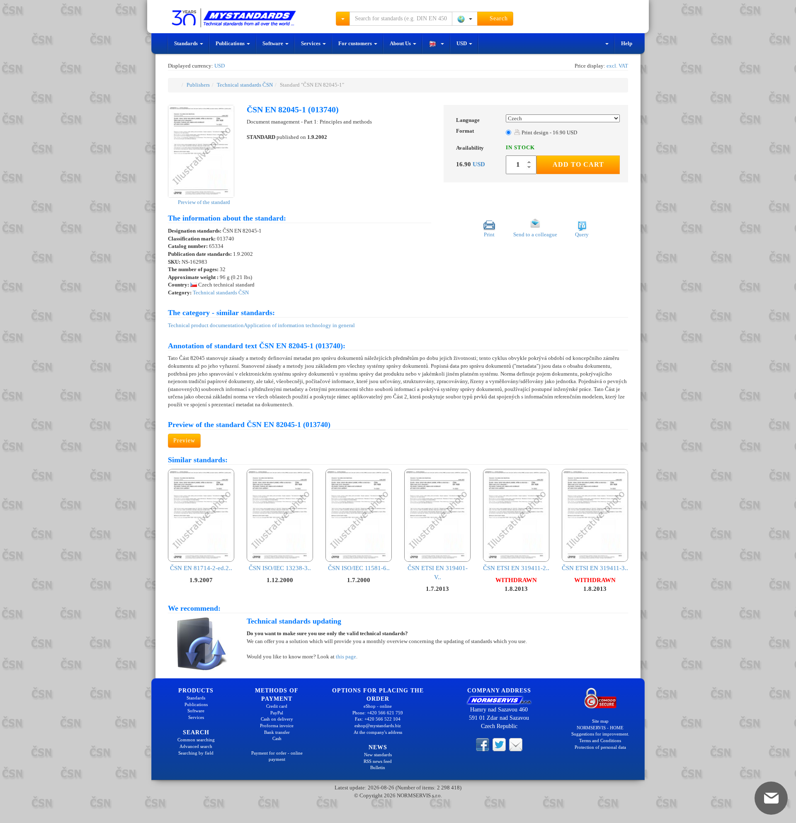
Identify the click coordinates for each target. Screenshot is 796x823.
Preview (184, 440)
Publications (231, 43)
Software (273, 43)
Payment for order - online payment (277, 756)
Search (498, 18)
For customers (355, 43)
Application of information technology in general (299, 325)
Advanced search (196, 746)
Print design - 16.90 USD (548, 132)
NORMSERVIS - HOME (600, 727)
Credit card (276, 706)
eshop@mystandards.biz (377, 725)
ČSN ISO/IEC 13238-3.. (280, 568)
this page (346, 656)
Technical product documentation (206, 325)
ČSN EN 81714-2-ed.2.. (201, 568)
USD (462, 43)
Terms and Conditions (600, 740)
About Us (401, 43)
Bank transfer (277, 732)
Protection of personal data (600, 747)
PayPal (276, 712)
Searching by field (196, 752)
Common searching (196, 739)
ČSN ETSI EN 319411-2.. (516, 568)
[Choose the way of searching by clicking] (343, 19)
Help (626, 43)
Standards (186, 43)
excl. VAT (617, 66)
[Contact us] (515, 744)
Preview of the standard (203, 202)
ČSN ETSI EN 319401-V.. (438, 572)
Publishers (198, 85)
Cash (277, 738)
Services (311, 43)
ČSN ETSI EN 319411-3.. (595, 568)
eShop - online (378, 706)
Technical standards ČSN (245, 85)
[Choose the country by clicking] (465, 19)
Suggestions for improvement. (600, 733)
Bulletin (377, 767)
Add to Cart (578, 164)
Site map (600, 721)
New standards (378, 754)
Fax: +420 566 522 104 (377, 718)
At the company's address (378, 732)
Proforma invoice (277, 725)
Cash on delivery (277, 718)
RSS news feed (378, 761)
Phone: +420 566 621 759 (377, 712)
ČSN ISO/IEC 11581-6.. (359, 568)
